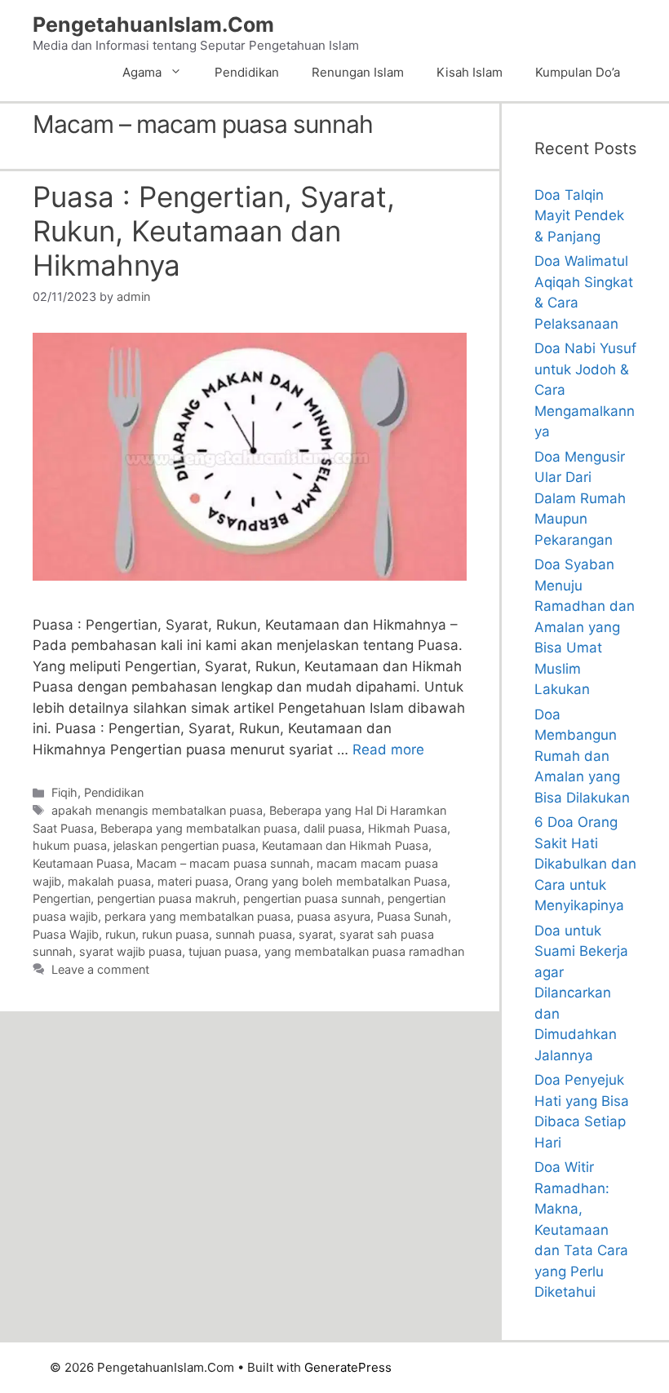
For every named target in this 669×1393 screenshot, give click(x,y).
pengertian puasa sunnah (312, 898)
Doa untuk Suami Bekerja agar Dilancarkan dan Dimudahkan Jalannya (581, 993)
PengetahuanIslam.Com (153, 24)
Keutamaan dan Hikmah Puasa (345, 845)
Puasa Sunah (412, 916)
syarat (316, 934)
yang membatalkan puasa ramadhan (364, 951)
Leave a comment (100, 969)
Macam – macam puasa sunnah (223, 863)
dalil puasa (332, 828)
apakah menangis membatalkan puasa (157, 810)
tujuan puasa (223, 951)
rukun (120, 934)
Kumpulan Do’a (577, 72)
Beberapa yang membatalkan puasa (198, 828)
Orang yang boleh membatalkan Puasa (341, 881)
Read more (388, 749)
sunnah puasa (253, 934)
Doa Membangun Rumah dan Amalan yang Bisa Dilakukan (582, 756)
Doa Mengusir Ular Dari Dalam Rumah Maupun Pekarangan (580, 498)
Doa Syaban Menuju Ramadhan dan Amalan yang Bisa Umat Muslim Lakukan (584, 626)
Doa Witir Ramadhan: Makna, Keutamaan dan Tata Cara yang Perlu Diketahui (581, 1229)
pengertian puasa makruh (167, 898)
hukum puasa (70, 845)
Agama (142, 72)
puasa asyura (333, 916)
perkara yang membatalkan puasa (197, 916)
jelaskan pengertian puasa (184, 845)
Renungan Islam (358, 72)
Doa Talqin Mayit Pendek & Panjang (579, 216)
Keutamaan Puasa (81, 863)
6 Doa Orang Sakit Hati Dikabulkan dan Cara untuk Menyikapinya (585, 863)
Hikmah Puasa (407, 828)
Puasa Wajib (66, 934)
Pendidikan (247, 72)
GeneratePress (348, 1367)
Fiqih (64, 792)
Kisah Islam (469, 72)
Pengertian (62, 898)
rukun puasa (175, 934)
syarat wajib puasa (130, 951)
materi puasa (192, 881)
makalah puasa (109, 881)
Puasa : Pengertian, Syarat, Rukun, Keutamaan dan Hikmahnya (214, 230)
